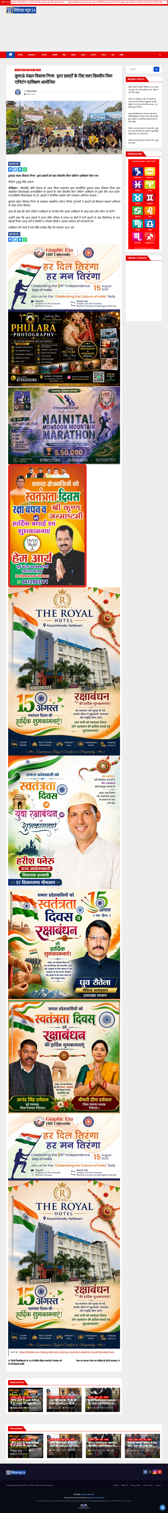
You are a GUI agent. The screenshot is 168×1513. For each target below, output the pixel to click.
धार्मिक (122, 55)
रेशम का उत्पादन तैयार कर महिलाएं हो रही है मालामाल (97, 1360)
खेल (113, 55)
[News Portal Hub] (83, 1506)
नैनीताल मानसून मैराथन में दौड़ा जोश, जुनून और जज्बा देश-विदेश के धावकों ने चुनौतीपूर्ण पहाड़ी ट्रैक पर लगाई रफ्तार (68, 2)
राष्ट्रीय (44, 55)
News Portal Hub (98, 1498)
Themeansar (48, 1485)
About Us (124, 1485)
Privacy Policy (135, 1485)
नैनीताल (20, 55)
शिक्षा (64, 55)
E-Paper (116, 1485)
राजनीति (54, 55)
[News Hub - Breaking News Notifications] (163, 1508)
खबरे (28, 70)
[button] (160, 55)
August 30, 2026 (20, 1450)
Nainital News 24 (87, 1494)
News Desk (32, 91)
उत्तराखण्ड (31, 55)
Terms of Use (148, 1485)
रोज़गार (104, 55)
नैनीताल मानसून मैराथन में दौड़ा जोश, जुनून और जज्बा (130, 2)
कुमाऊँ (23, 70)
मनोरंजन (93, 55)
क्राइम (73, 55)
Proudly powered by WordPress (17, 1485)
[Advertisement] (84, 33)
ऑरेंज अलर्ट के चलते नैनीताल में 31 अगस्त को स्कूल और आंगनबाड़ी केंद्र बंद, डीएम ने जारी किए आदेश (143, 90)
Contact (158, 1485)
